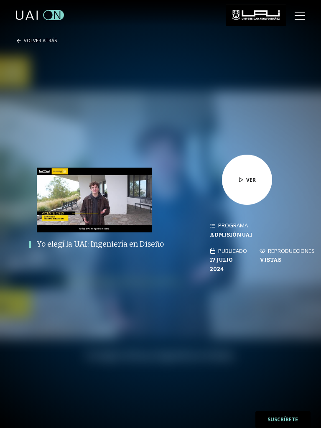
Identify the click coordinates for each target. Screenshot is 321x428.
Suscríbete (283, 419)
